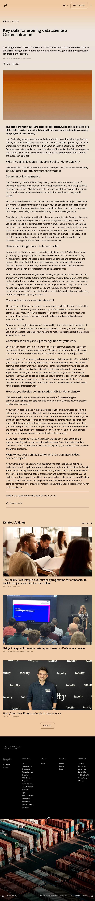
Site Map (81, 781)
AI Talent (5, 767)
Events (61, 766)
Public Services (26, 778)
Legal (23, 793)
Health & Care (26, 801)
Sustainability (82, 772)
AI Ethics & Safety (84, 775)
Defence (24, 781)
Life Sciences (26, 799)
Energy (24, 763)
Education (25, 775)
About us (81, 763)
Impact (43, 763)
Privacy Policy (82, 778)
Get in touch (82, 766)
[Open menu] (91, 6)
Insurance (25, 790)
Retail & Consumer (27, 796)
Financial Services (27, 772)
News (61, 769)
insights (6, 21)
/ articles (14, 21)
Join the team (82, 769)
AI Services (6, 765)
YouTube (85, 896)
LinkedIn (77, 896)
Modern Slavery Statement (48, 896)
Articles (61, 763)
